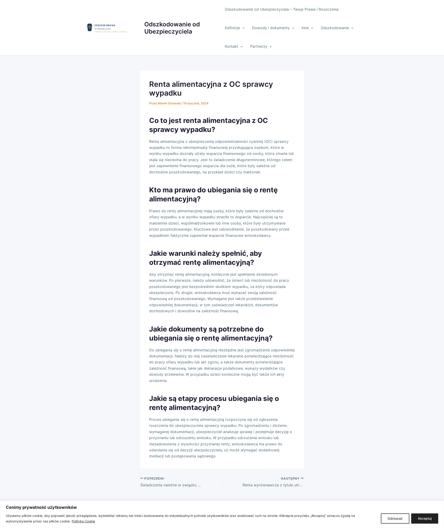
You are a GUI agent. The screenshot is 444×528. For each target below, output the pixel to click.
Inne (305, 27)
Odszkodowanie (335, 27)
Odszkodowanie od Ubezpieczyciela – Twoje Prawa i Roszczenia (282, 9)
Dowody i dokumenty (271, 27)
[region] (222, 514)
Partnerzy (258, 46)
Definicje (232, 27)
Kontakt (231, 46)
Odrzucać (395, 518)
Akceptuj (425, 518)
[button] (242, 28)
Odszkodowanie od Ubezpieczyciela (172, 28)
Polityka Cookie (83, 521)
